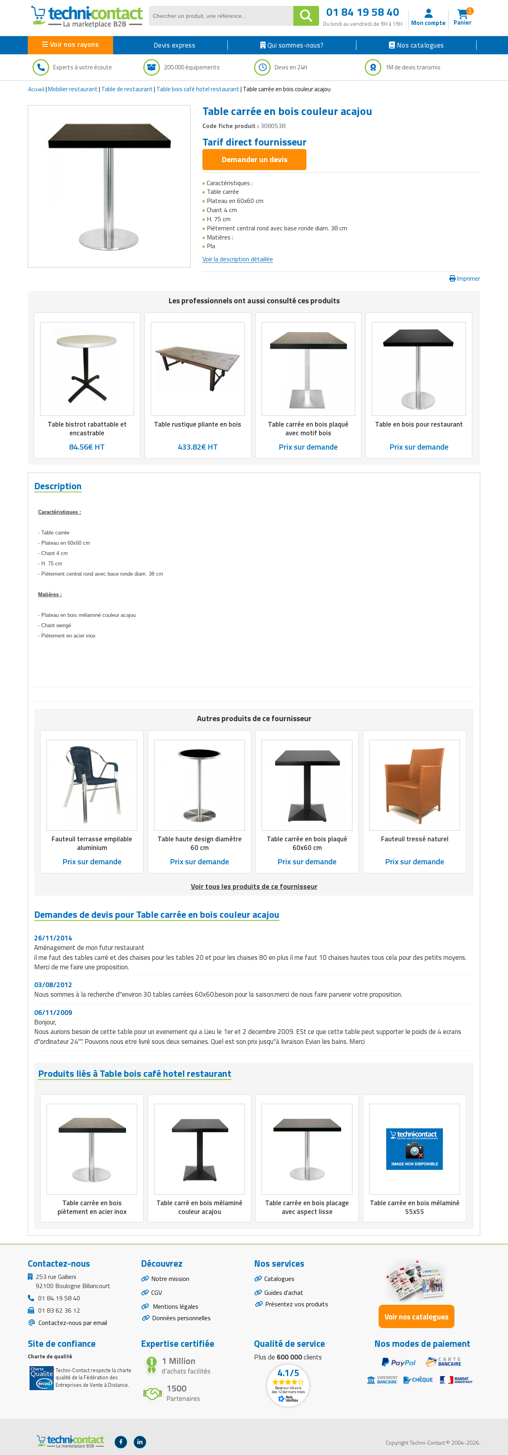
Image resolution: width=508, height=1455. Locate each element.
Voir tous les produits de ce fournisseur (254, 886)
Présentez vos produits (296, 1304)
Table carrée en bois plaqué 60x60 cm (307, 843)
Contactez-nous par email (72, 1323)
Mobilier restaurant (73, 89)
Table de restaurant (127, 89)
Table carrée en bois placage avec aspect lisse (307, 1207)
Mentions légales (174, 1306)
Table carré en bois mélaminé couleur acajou (199, 1207)
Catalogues (279, 1278)
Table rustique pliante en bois (197, 424)
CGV (156, 1292)
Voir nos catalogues (416, 1316)
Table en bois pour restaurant (419, 424)
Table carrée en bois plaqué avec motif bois (308, 428)
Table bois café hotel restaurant (197, 89)
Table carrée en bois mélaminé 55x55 (415, 1207)
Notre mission (170, 1278)
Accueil (36, 89)
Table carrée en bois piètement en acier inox (92, 1207)
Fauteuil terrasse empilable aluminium (92, 843)
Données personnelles (181, 1318)
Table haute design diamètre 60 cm (200, 843)
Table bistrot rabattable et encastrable (87, 428)
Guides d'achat (283, 1292)
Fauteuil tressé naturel (414, 839)
